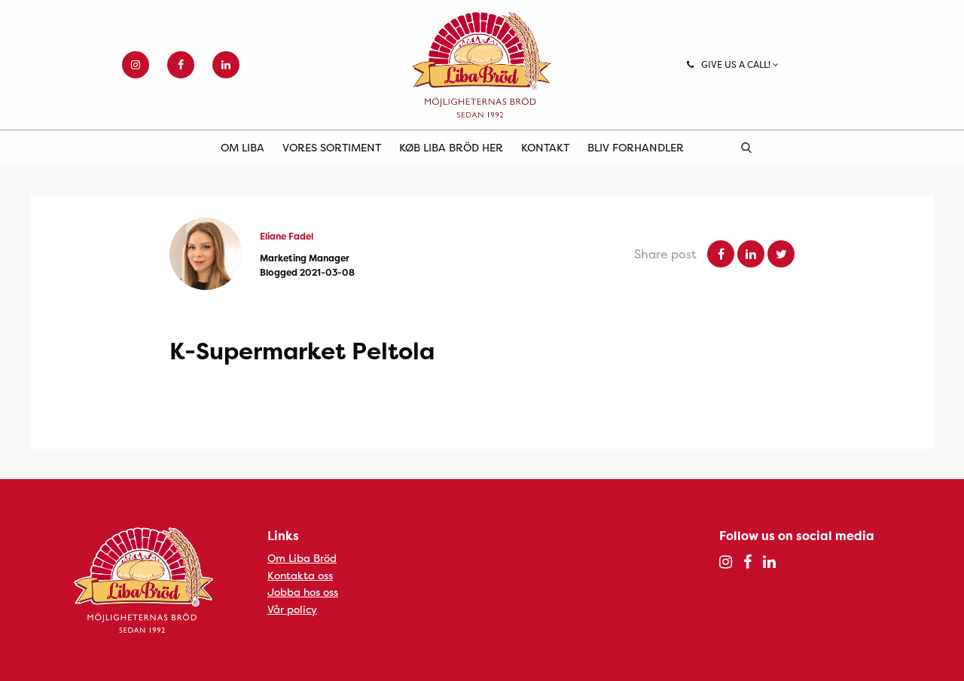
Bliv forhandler (635, 147)
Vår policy (292, 609)
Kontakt (545, 147)
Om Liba (242, 147)
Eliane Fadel (286, 236)
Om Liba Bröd (302, 558)
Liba (482, 65)
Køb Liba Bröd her (451, 147)
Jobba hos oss (302, 592)
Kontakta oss (300, 575)
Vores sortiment (331, 147)
